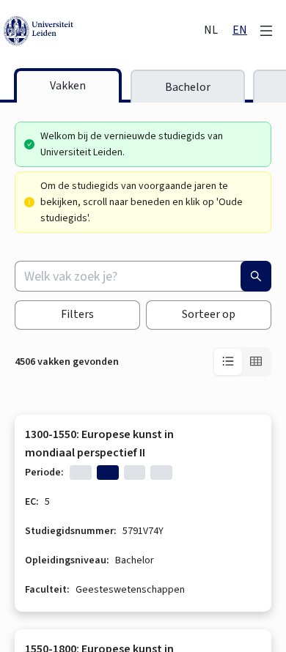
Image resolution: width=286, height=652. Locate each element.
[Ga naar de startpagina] (102, 30)
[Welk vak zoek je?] (256, 276)
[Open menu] (266, 30)
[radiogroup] (242, 362)
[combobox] (143, 276)
